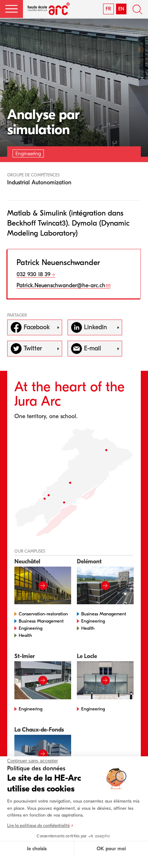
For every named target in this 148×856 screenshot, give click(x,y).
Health (25, 635)
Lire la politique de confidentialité (38, 825)
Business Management (41, 621)
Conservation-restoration (43, 613)
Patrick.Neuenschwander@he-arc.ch (61, 285)
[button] (11, 9)
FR (108, 9)
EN (121, 9)
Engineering (30, 628)
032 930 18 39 (33, 274)
